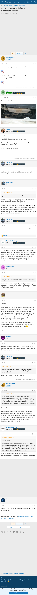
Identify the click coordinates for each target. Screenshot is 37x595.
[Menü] (2, 2)
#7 (35, 226)
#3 (35, 98)
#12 (35, 363)
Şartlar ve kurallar (13, 580)
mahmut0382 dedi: (7, 394)
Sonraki (19, 53)
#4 (35, 136)
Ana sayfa (3, 581)
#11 (35, 343)
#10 (35, 300)
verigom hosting (4, 586)
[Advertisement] (18, 33)
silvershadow (5, 13)
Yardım (30, 580)
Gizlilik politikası (23, 580)
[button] (28, 2)
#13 (35, 390)
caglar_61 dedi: (6, 192)
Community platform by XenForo (15, 585)
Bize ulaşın (4, 580)
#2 (35, 64)
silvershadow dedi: (7, 437)
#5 (35, 169)
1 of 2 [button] (12, 53)
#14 (35, 434)
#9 (35, 273)
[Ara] (35, 2)
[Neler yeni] (31, 2)
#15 (35, 505)
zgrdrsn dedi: (5, 366)
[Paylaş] (33, 64)
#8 (35, 247)
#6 (35, 189)
